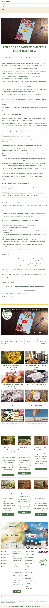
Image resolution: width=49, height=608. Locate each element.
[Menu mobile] (44, 5)
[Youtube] (44, 552)
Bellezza (7, 57)
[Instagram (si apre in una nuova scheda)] (40, 2)
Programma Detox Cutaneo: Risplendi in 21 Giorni (41, 493)
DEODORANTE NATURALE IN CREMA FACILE (12, 404)
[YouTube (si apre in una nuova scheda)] (43, 2)
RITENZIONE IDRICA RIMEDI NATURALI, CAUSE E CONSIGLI (36, 424)
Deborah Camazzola (13, 56)
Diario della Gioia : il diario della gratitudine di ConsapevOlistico (29, 176)
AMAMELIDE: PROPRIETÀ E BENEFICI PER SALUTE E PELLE (12, 366)
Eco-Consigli (21, 57)
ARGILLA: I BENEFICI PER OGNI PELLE (36, 384)
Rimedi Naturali (38, 57)
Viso (44, 57)
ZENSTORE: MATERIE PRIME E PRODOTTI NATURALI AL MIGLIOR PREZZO (12, 424)
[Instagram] (42, 552)
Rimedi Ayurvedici (30, 57)
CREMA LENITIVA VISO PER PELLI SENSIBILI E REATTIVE (36, 404)
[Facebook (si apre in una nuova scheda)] (37, 2)
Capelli (11, 57)
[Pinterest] (47, 552)
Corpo (16, 57)
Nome (14, 564)
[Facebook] (39, 552)
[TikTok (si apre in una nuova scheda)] (48, 2)
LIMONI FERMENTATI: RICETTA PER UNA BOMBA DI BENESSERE (13, 385)
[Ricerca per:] (45, 5)
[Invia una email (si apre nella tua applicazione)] (45, 2)
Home (3, 10)
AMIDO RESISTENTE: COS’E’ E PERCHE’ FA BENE (36, 366)
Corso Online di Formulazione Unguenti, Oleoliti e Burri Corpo (8, 493)
